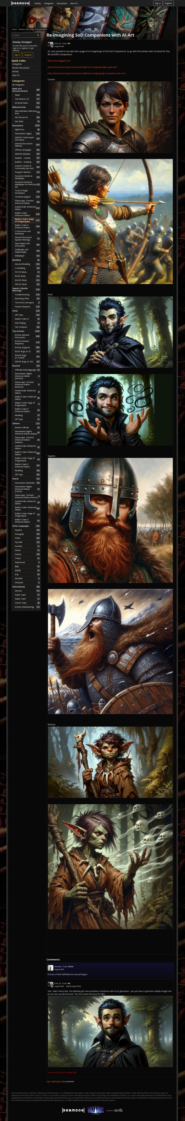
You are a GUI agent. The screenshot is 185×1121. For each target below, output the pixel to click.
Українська (27, 562)
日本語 (27, 570)
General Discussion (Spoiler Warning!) (27, 238)
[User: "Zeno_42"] (50, 45)
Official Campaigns (27, 150)
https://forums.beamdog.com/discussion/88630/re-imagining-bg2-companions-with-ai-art (87, 73)
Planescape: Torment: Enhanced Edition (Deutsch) (27, 384)
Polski (27, 538)
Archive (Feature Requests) (27, 342)
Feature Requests (27, 306)
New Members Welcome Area (27, 112)
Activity (38, 3)
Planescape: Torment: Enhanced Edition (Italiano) (27, 440)
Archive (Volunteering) (27, 607)
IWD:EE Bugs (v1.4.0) (27, 361)
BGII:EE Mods (27, 280)
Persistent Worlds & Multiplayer (27, 177)
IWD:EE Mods (27, 284)
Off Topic (27, 419)
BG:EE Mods (27, 276)
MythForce (27, 129)
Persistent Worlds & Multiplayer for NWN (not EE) (27, 184)
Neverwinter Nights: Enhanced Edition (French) (27, 489)
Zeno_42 (57, 43)
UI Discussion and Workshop (27, 232)
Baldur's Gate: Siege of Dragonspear (27, 220)
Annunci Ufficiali (27, 427)
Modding (27, 415)
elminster (58, 966)
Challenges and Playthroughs (27, 250)
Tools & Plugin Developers (27, 191)
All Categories (18, 84)
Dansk (27, 550)
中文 (27, 574)
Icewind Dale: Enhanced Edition (27, 208)
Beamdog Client (27, 298)
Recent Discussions (20, 67)
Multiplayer (27, 255)
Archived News (27, 103)
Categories (48, 3)
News (27, 95)
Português (27, 534)
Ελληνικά (27, 582)
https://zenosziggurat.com (59, 60)
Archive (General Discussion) (27, 336)
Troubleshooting (27, 294)
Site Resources (27, 117)
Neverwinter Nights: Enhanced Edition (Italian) (27, 432)
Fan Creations (27, 327)
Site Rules (27, 121)
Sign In (158, 3)
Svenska (27, 546)
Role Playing (27, 323)
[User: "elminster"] (50, 968)
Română (27, 578)
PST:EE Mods (27, 272)
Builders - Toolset (27, 158)
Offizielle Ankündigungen (27, 370)
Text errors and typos (27, 302)
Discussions (62, 3)
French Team (27, 603)
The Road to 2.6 (27, 99)
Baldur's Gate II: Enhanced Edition (27, 226)
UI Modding (27, 268)
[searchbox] (26, 35)
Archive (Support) (27, 347)
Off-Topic (27, 315)
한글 (27, 566)
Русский (27, 542)
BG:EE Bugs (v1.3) (27, 351)
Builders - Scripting (27, 162)
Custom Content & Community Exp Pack (27, 167)
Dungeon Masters (27, 172)
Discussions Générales (27, 482)
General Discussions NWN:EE (27, 144)
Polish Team (27, 595)
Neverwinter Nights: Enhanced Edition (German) (27, 376)
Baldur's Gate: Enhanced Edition (27, 214)
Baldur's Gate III (27, 319)
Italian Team (27, 598)
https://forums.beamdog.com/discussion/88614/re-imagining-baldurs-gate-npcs (82, 67)
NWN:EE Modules (27, 154)
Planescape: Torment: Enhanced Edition (27, 201)
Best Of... (74, 3)
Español (27, 530)
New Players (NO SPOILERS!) (27, 244)
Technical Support (27, 196)
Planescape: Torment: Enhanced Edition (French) (27, 496)
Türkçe (27, 558)
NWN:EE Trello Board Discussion (27, 138)
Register (168, 3)
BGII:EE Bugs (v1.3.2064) (27, 356)
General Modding (27, 264)
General (27, 590)
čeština (27, 554)
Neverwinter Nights (27, 133)
